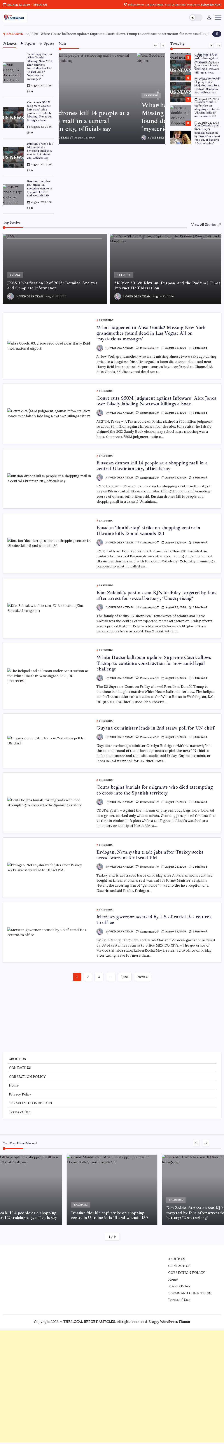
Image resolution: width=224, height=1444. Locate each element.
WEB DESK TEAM (85, 137)
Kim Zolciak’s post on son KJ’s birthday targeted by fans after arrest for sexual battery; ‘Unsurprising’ (207, 134)
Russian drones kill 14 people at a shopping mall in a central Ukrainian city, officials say (40, 151)
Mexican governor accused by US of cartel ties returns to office (154, 920)
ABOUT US (17, 1059)
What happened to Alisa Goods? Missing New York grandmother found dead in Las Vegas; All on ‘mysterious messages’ (39, 66)
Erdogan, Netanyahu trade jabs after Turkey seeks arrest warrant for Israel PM (149, 855)
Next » (142, 977)
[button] (196, 17)
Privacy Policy (20, 1094)
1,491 (124, 977)
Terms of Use (19, 1112)
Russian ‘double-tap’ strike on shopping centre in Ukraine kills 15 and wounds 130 (39, 188)
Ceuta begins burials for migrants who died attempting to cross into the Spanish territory (154, 790)
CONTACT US (20, 1068)
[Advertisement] (112, 1014)
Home (14, 1085)
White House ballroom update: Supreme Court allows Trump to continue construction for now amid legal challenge (153, 663)
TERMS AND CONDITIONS (30, 1103)
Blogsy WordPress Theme (169, 1322)
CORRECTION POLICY (27, 1077)
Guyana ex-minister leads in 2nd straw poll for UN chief (155, 728)
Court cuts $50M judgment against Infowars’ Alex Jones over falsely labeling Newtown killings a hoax (39, 111)
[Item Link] (13, 72)
